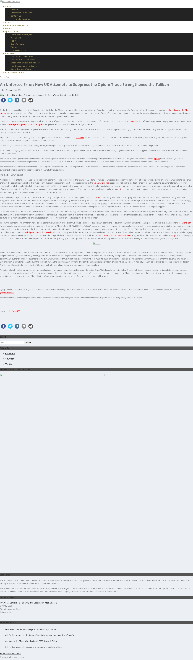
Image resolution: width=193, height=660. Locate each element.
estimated (134, 121)
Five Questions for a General (24, 66)
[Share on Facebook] (3, 102)
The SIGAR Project (19, 50)
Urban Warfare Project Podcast (26, 62)
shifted (97, 197)
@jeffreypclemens (7, 292)
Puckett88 (16, 311)
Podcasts (9, 53)
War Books (16, 37)
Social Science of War (21, 69)
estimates (80, 137)
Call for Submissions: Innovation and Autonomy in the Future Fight (33, 647)
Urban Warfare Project (21, 34)
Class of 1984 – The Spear (23, 59)
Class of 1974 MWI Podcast (23, 56)
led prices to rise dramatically (39, 232)
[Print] (30, 102)
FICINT (14, 41)
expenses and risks (102, 183)
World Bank (187, 223)
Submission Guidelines (21, 12)
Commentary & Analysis (16, 25)
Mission (14, 9)
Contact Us (16, 15)
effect (121, 189)
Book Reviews (17, 44)
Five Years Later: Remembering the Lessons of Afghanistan (30, 629)
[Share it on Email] (24, 102)
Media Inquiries (23, 19)
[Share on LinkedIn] (17, 102)
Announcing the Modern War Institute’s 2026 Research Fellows (31, 641)
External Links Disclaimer (10, 653)
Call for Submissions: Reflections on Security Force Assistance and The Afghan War (40, 635)
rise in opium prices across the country (114, 235)
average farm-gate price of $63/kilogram (26, 124)
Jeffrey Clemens (6, 90)
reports (157, 158)
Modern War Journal (14, 72)
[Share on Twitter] (10, 102)
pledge (173, 235)
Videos (14, 47)
